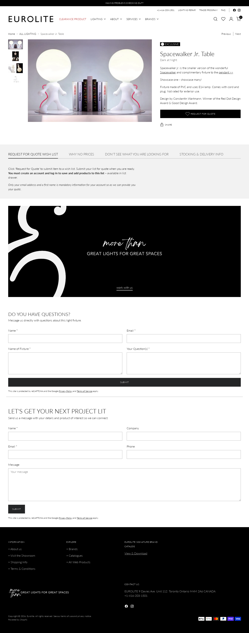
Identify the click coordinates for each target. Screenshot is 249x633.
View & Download (135, 553)
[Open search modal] (215, 19)
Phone (131, 446)
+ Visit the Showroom (21, 555)
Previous (226, 33)
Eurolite (30, 616)
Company (133, 428)
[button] (223, 19)
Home (11, 33)
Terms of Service (84, 391)
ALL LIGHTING (27, 33)
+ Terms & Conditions (21, 568)
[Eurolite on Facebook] (234, 10)
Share (168, 124)
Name (13, 330)
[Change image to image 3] (15, 68)
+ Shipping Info (17, 562)
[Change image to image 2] (15, 56)
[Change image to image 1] (15, 44)
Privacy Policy (65, 391)
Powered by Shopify (17, 619)
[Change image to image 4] (15, 80)
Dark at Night (168, 60)
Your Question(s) (138, 348)
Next (238, 33)
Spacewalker (168, 72)
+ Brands (72, 549)
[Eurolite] (31, 19)
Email (131, 330)
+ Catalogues (74, 555)
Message (13, 464)
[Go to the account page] (231, 19)
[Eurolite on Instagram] (239, 10)
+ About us (15, 549)
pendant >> (226, 72)
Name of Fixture (19, 348)
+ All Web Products (78, 562)
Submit (124, 382)
